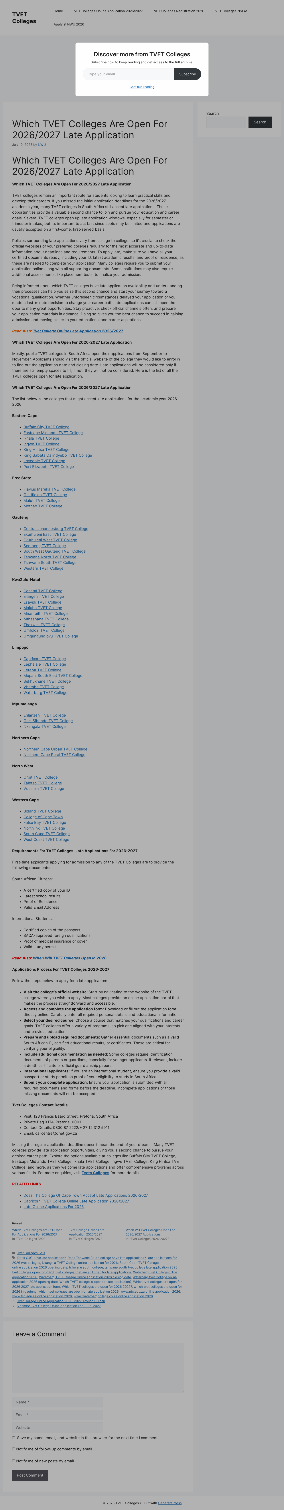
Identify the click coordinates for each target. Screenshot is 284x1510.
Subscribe (187, 74)
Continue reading (142, 87)
